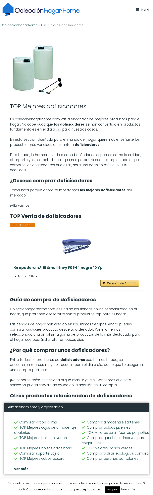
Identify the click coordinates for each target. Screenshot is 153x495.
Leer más (128, 489)
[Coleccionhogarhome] (41, 9)
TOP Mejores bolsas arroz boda (45, 448)
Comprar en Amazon (121, 283)
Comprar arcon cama (38, 422)
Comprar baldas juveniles (108, 427)
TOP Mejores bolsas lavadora (43, 437)
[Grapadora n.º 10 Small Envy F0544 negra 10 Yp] (76, 246)
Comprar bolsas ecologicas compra (118, 453)
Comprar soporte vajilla (39, 453)
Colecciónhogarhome (19, 25)
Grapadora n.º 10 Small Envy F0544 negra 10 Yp (58, 267)
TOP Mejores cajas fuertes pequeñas (118, 432)
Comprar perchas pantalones (112, 458)
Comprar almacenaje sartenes (113, 422)
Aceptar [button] (112, 489)
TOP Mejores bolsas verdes (109, 448)
